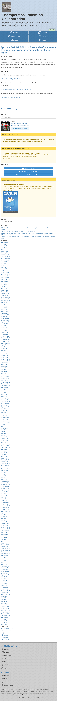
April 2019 (4, 394)
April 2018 (4, 414)
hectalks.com (6, 158)
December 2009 (5, 591)
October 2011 (4, 552)
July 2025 (4, 263)
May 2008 (4, 622)
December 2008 (5, 610)
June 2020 (4, 369)
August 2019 (4, 387)
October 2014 (5, 488)
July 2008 (4, 619)
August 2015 (4, 470)
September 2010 (5, 575)
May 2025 (4, 267)
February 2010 (5, 587)
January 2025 (5, 272)
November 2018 (5, 403)
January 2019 (4, 400)
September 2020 (5, 364)
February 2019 (5, 398)
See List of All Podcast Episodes (11, 109)
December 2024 (5, 274)
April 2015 (4, 477)
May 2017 (3, 433)
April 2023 (4, 309)
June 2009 (4, 599)
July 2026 (4, 244)
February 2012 (5, 545)
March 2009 (4, 605)
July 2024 (4, 283)
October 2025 (5, 260)
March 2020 (4, 375)
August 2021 (4, 345)
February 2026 (5, 253)
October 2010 (5, 573)
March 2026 (4, 251)
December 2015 (5, 463)
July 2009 (4, 598)
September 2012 (5, 532)
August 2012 (4, 534)
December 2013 (5, 506)
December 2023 (5, 295)
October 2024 (5, 277)
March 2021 (4, 354)
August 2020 (4, 366)
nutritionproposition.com (18, 186)
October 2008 (5, 614)
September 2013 (5, 511)
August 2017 (4, 428)
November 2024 (5, 276)
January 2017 (4, 440)
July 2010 (3, 578)
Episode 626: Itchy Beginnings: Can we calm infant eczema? (18, 231)
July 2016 (3, 451)
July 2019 (3, 389)
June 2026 (4, 246)
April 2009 (4, 603)
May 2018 (3, 412)
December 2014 (5, 484)
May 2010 (3, 582)
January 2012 (4, 546)
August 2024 (4, 281)
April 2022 (4, 331)
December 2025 (5, 256)
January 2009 (5, 608)
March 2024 (4, 290)
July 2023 (4, 304)
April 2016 (4, 456)
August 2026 (4, 242)
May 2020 (4, 371)
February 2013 (5, 523)
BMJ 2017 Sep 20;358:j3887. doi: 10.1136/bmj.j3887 (17, 89)
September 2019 (5, 385)
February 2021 (5, 355)
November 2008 (5, 612)
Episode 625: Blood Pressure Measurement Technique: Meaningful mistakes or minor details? (27, 233)
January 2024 (5, 293)
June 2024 (4, 285)
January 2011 (4, 568)
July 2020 (4, 368)
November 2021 (5, 339)
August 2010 (4, 576)
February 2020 (5, 377)
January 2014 (4, 504)
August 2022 (4, 323)
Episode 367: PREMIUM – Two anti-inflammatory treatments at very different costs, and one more (28, 50)
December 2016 (5, 442)
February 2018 (5, 417)
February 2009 (5, 606)
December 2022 (5, 316)
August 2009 (4, 596)
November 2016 (5, 444)
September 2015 (5, 468)
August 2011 (4, 555)
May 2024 (4, 286)
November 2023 (5, 297)
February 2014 (5, 502)
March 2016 (4, 458)
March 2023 (4, 311)
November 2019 (5, 382)
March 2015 (4, 479)
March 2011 (4, 564)
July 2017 (3, 430)
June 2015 (4, 474)
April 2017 (4, 435)
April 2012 (4, 541)
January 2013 (4, 525)
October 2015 (5, 467)
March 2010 (4, 585)
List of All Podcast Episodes (20, 128)
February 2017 (5, 438)
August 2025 (4, 262)
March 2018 (4, 415)
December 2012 (5, 527)
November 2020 (5, 361)
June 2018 (4, 410)
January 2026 (5, 254)
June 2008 (4, 621)
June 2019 (4, 391)
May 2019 (3, 392)
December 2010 (5, 569)
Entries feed (4, 635)
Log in (2, 634)
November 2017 (5, 423)
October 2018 (5, 405)
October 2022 (5, 320)
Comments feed (5, 637)
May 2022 (4, 329)
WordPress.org (5, 639)
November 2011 (5, 550)
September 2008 (5, 615)
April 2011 (3, 562)
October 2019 (5, 384)
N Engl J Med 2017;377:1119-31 (10, 79)
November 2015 (5, 465)
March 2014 (4, 500)
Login (52, 29)
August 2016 (4, 449)
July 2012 (3, 536)
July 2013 (3, 514)
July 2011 (3, 557)
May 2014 (3, 497)
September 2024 (5, 279)
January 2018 (4, 419)
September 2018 (5, 407)
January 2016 (4, 461)
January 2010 (4, 589)
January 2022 (5, 336)
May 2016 (3, 454)
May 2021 (3, 350)
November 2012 (5, 529)
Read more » (25, 695)
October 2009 (5, 592)
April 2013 (4, 520)
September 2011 (5, 553)
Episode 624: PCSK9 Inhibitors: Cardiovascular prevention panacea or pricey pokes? (25, 235)
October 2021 (5, 341)
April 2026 (4, 249)
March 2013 (4, 522)
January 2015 (4, 483)
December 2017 (5, 421)
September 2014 (5, 490)
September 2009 (5, 594)
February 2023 (5, 313)
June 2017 (4, 431)
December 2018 (5, 401)
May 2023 (4, 308)
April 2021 (4, 352)
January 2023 (5, 315)
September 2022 (5, 322)
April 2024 (4, 288)
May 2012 (3, 539)
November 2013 (5, 507)
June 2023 (4, 306)
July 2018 (3, 408)
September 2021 (5, 343)
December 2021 (5, 338)
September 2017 (5, 426)
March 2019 (4, 396)
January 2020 (5, 378)
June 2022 (4, 327)
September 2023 (5, 300)
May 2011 (3, 560)
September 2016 (5, 447)
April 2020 (4, 373)
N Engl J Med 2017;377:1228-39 (11, 97)
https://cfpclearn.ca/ (36, 141)
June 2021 (4, 348)
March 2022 (4, 332)
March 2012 (4, 543)
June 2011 (3, 559)
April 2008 (4, 624)
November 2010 (5, 571)
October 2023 (5, 299)
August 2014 (4, 491)
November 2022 (5, 318)
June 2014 (4, 495)
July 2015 (3, 472)
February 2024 (5, 292)
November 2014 (5, 486)
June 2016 (4, 453)
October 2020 (5, 362)
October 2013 (5, 509)
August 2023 (4, 302)
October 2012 (5, 530)
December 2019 (5, 380)
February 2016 (5, 460)
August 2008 (4, 617)
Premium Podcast (6, 630)
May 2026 (4, 247)
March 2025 (4, 270)
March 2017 (4, 437)
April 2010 (4, 583)
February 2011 (5, 566)
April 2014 (4, 499)
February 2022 (5, 334)
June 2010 (4, 580)
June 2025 (4, 265)
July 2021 (3, 346)
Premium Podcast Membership (20, 125)
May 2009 (4, 601)
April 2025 (4, 269)
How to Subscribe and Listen (19, 123)
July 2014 (3, 493)
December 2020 (5, 359)
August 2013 (4, 513)
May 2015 (3, 476)
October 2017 (5, 424)
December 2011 (5, 548)
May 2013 (3, 518)
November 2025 (5, 258)
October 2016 (5, 445)
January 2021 (4, 357)
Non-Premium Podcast (7, 628)
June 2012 (4, 537)
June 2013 (4, 516)
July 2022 (4, 325)
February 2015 (5, 481)
